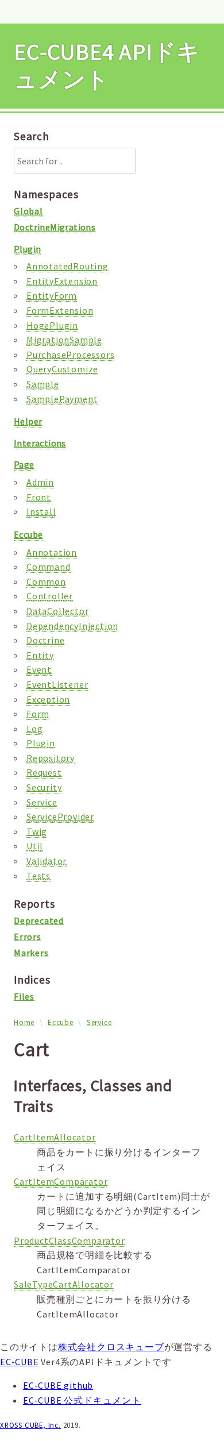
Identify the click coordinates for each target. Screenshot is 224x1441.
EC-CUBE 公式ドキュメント (82, 1400)
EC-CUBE (19, 1361)
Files (24, 996)
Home (24, 1022)
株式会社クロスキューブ (111, 1347)
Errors (27, 936)
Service (99, 1022)
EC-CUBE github (58, 1385)
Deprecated (39, 920)
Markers (31, 952)
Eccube (61, 1022)
